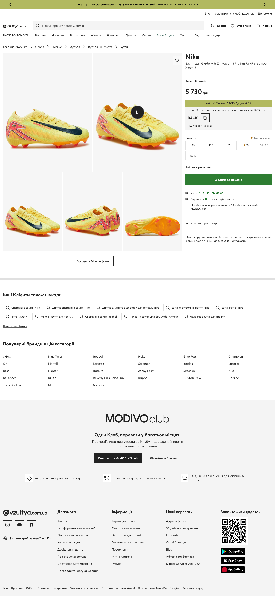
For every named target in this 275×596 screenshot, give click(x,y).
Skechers (189, 371)
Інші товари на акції (200, 125)
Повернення (120, 549)
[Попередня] (10, 4)
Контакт (83, 521)
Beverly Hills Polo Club (108, 378)
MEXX (52, 385)
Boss (6, 371)
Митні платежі (122, 556)
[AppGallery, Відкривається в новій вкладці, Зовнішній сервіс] (233, 569)
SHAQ (7, 356)
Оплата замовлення (126, 528)
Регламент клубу (192, 588)
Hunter (53, 371)
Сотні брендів (176, 542)
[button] (47, 112)
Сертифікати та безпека (74, 563)
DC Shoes (9, 378)
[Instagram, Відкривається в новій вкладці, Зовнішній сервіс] (7, 524)
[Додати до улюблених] (177, 60)
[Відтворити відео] (137, 112)
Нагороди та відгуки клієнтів (78, 571)
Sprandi (98, 385)
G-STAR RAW (192, 378)
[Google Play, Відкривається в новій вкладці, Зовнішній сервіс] (233, 551)
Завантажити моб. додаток (236, 14)
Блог (210, 14)
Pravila (117, 563)
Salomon (144, 363)
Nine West (55, 356)
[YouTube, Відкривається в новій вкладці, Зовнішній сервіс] (19, 524)
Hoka (142, 356)
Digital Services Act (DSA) (183, 563)
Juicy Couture (12, 385)
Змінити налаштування (128, 542)
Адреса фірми (176, 521)
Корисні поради (68, 542)
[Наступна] (264, 4)
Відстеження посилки (72, 535)
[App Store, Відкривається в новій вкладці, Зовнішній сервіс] (233, 560)
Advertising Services (192, 556)
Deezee (233, 378)
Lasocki (233, 363)
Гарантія (172, 535)
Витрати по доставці (126, 535)
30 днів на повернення (182, 528)
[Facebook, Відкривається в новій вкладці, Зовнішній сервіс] (31, 524)
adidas (188, 363)
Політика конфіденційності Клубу (158, 588)
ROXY (52, 378)
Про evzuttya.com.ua (72, 556)
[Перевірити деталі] (267, 223)
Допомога (265, 13)
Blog (191, 549)
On (5, 363)
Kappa (143, 378)
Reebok (98, 356)
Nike (192, 57)
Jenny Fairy (146, 371)
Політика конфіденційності (118, 588)
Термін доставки (123, 521)
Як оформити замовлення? (76, 528)
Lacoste (98, 363)
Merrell (53, 363)
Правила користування (52, 588)
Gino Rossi (190, 356)
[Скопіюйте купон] (205, 117)
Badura (98, 371)
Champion (235, 356)
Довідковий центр (70, 549)
